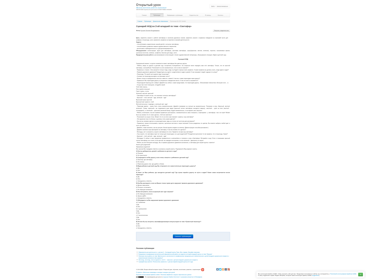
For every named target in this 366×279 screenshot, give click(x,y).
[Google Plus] (228, 269)
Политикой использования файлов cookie (343, 274)
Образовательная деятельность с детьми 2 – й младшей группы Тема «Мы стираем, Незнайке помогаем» (169, 252)
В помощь (208, 15)
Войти (213, 6)
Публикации (156, 15)
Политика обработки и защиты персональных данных (176, 274)
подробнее (315, 275)
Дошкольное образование (160, 21)
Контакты (220, 15)
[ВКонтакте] (217, 269)
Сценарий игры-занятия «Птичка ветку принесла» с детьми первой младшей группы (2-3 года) (165, 262)
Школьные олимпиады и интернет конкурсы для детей (159, 272)
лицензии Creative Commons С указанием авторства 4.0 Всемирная (182, 277)
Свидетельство (193, 15)
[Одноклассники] (223, 269)
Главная (144, 15)
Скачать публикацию (183, 236)
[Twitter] (220, 269)
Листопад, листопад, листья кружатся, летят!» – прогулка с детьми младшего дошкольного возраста (168, 260)
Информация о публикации (175, 15)
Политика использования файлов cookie (147, 274)
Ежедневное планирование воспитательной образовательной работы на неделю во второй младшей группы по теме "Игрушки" (175, 254)
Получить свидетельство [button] (221, 30)
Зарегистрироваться (222, 6)
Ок (360, 274)
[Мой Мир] (226, 269)
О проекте (139, 272)
